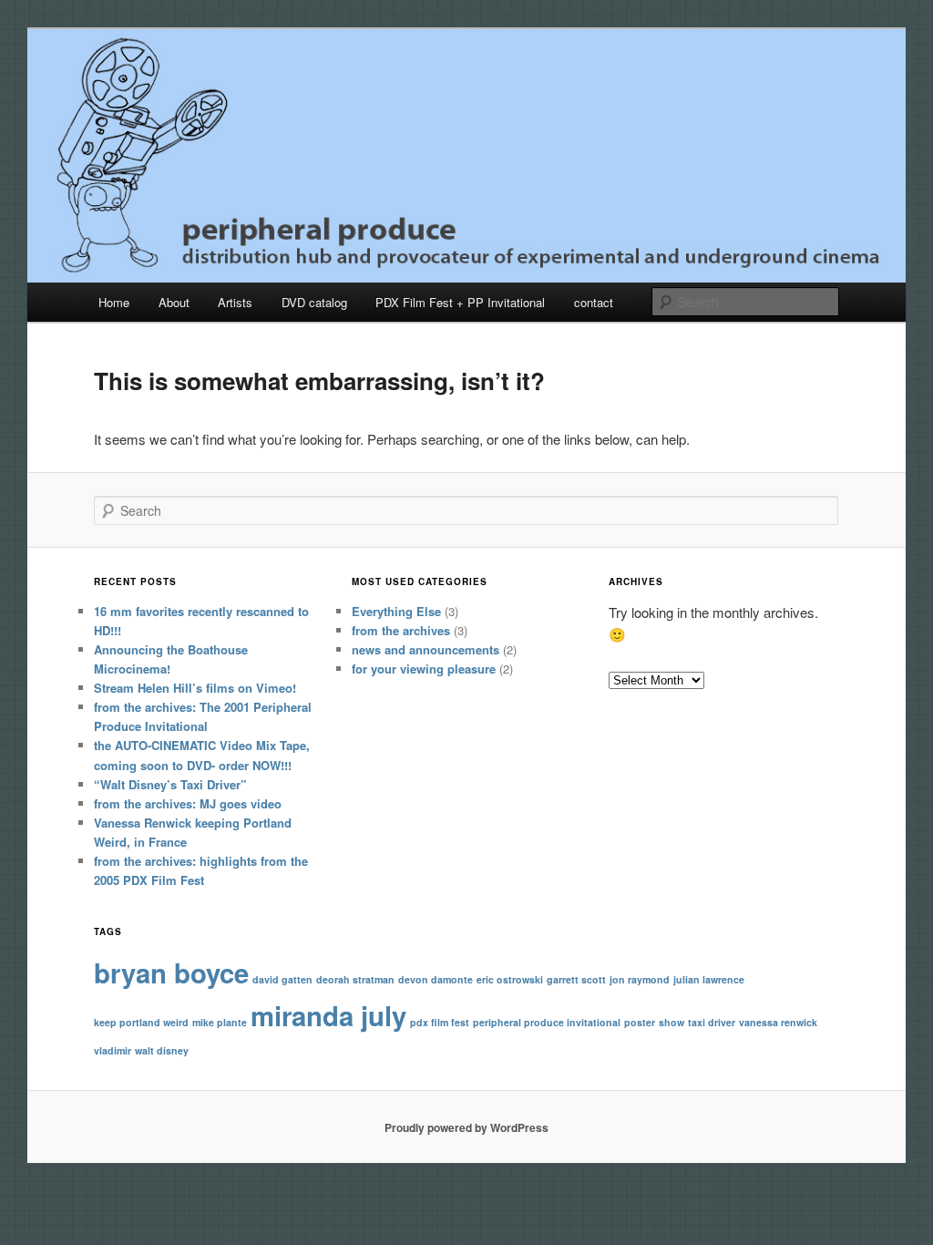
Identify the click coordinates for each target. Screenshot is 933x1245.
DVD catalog (314, 302)
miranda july (328, 1015)
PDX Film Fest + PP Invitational (460, 302)
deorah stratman (355, 979)
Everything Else (396, 611)
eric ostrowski (510, 979)
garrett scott (576, 979)
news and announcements (425, 649)
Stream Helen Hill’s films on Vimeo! (195, 687)
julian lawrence (708, 979)
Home (113, 302)
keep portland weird (141, 1022)
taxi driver (711, 1022)
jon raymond (640, 979)
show (671, 1022)
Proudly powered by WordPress (466, 1127)
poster (639, 1022)
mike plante (219, 1022)
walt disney (162, 1050)
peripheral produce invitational (546, 1022)
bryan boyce (171, 972)
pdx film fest (439, 1022)
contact (593, 302)
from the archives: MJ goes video (188, 803)
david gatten (282, 979)
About (174, 302)
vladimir (112, 1050)
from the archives (401, 630)
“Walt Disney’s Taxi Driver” (170, 784)
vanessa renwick (778, 1022)
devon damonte (435, 979)
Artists (235, 302)
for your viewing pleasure (424, 668)
